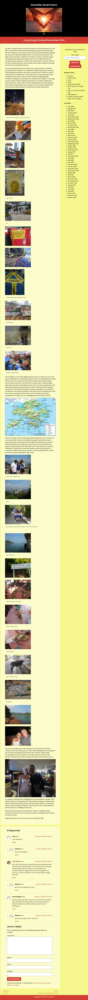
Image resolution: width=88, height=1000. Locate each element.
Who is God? (72, 78)
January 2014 (72, 197)
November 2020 (73, 117)
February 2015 (72, 179)
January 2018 (72, 148)
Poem (70, 82)
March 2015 (71, 177)
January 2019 (72, 140)
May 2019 (71, 131)
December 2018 (73, 142)
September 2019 (73, 127)
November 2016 (73, 156)
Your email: (75, 55)
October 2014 (72, 183)
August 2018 (72, 146)
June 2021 (71, 115)
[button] (44, 33)
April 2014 (71, 191)
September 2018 (73, 144)
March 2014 (71, 193)
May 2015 (71, 175)
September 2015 (73, 171)
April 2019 (71, 133)
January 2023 (72, 113)
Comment (11, 935)
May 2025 (71, 107)
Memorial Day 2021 (74, 84)
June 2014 (71, 189)
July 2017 (71, 154)
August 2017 (72, 152)
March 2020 (72, 123)
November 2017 (73, 150)
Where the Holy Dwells (75, 97)
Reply (14, 842)
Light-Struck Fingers (74, 99)
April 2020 (71, 121)
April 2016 (71, 162)
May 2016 (71, 160)
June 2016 (71, 158)
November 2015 (73, 169)
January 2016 (72, 166)
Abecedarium (72, 95)
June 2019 (71, 129)
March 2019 (71, 136)
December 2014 (73, 181)
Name (9, 957)
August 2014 (72, 185)
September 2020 (73, 119)
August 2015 (72, 173)
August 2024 (72, 109)
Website (10, 971)
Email (9, 964)
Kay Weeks (16, 861)
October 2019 (72, 125)
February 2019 (72, 138)
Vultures (70, 76)
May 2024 (71, 111)
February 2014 (72, 195)
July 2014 (71, 187)
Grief (69, 80)
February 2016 (72, 164)
